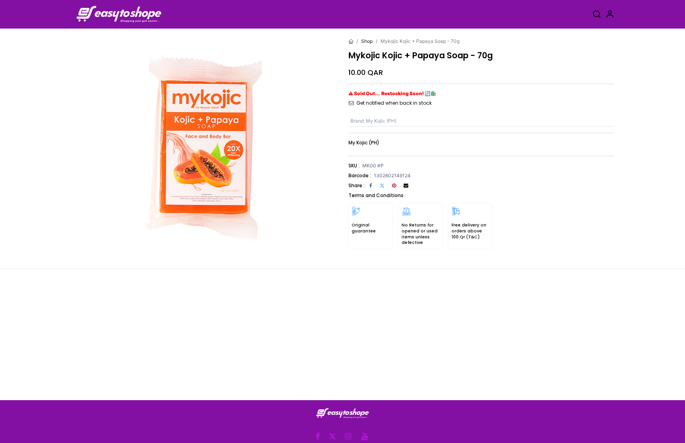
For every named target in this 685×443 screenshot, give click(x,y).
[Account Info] (609, 15)
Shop (367, 41)
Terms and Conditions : (377, 195)
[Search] (596, 15)
